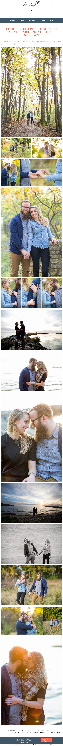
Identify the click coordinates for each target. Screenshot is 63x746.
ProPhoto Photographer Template (40, 744)
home (10, 2)
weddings (12, 20)
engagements (32, 20)
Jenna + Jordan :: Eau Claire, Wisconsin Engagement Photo (26, 730)
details (44, 2)
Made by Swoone (52, 744)
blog (53, 2)
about (18, 5)
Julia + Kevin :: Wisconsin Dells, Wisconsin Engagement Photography (32, 732)
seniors (43, 20)
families (22, 20)
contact (51, 5)
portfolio (19, 2)
